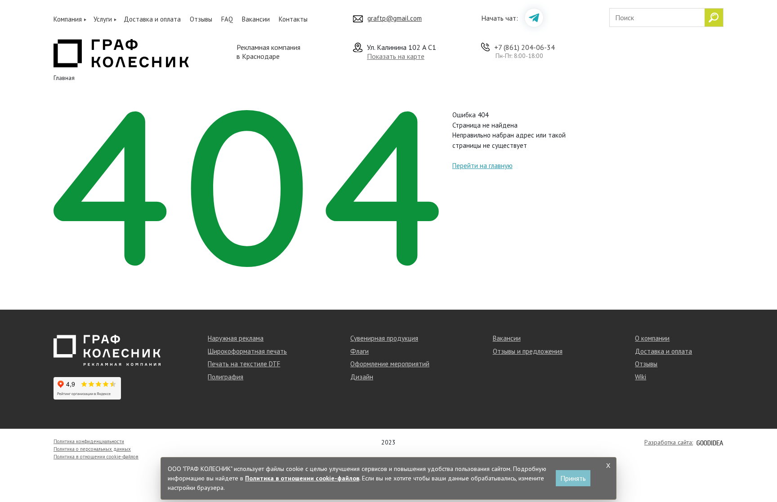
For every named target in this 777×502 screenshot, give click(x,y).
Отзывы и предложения (528, 351)
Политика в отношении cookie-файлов (96, 456)
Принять (573, 478)
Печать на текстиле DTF (244, 364)
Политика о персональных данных (92, 449)
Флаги (359, 351)
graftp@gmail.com (394, 18)
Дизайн (361, 377)
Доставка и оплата (152, 19)
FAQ (227, 19)
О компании (652, 338)
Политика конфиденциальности (89, 441)
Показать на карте (395, 56)
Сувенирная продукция (384, 338)
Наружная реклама (235, 338)
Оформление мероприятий (389, 364)
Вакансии (256, 19)
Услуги (103, 19)
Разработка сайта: (668, 442)
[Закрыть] (608, 465)
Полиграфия (225, 377)
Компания (68, 19)
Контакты (293, 19)
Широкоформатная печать (247, 351)
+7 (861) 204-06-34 (524, 47)
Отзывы (201, 19)
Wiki (640, 377)
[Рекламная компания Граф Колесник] (121, 52)
